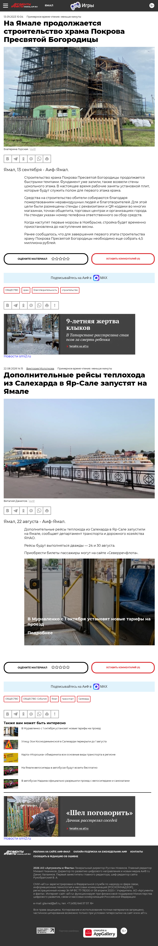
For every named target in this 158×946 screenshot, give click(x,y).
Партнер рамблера (69, 931)
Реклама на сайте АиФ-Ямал (51, 851)
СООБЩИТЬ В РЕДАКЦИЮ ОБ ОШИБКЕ (55, 856)
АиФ (33, 149)
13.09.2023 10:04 (13, 16)
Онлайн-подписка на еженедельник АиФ (100, 851)
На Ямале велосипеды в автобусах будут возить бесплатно (59, 767)
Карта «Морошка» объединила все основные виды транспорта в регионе (68, 754)
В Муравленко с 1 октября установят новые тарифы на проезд (89, 621)
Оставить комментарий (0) (123, 258)
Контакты (136, 851)
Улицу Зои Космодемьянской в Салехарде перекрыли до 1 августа (64, 741)
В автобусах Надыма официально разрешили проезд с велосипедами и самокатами (75, 780)
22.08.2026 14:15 (13, 368)
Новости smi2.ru (17, 356)
